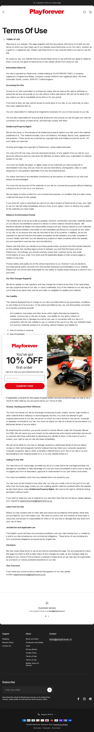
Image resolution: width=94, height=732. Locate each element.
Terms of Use (31, 660)
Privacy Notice (31, 649)
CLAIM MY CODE (24, 386)
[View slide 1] (45, 616)
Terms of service (56, 728)
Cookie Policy (31, 653)
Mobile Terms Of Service (32, 664)
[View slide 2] (48, 616)
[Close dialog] (89, 337)
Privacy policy (46, 728)
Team (28, 646)
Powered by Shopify (60, 724)
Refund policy (37, 728)
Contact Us (6, 646)
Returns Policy (8, 642)
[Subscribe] (49, 690)
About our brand (32, 639)
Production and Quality (34, 642)
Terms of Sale (31, 656)
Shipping (5, 639)
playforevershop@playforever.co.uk (36, 501)
